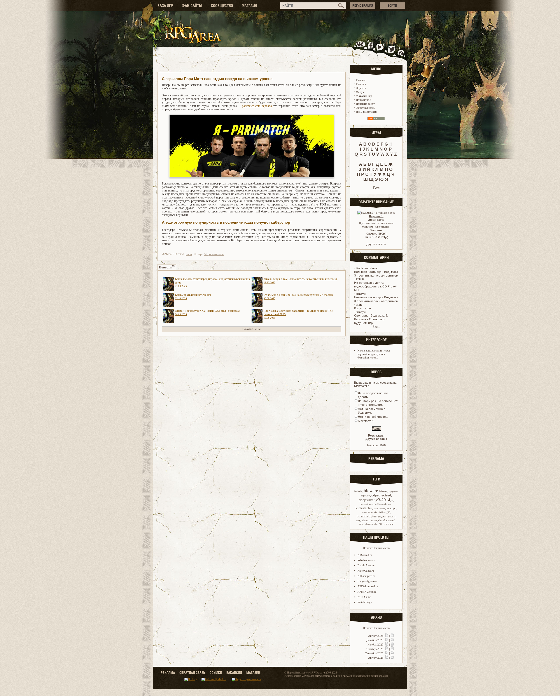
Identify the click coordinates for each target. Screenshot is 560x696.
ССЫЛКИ (216, 673)
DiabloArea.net (366, 565)
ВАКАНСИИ (234, 673)
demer (189, 254)
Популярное (363, 99)
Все (376, 187)
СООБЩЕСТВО (222, 5)
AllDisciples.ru (366, 576)
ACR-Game (364, 597)
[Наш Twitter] (390, 49)
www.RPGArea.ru (315, 672)
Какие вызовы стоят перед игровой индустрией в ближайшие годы (373, 354)
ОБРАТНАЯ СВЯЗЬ (192, 673)
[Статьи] (392, 635)
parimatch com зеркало (257, 106)
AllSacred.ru (364, 555)
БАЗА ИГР (165, 5)
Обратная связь (365, 107)
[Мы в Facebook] (371, 49)
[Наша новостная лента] (401, 49)
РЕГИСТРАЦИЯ (362, 5)
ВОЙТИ (392, 5)
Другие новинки (376, 244)
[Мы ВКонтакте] (361, 49)
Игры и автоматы (366, 111)
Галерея (361, 84)
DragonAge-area (367, 581)
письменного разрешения (356, 675)
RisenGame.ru (365, 570)
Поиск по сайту (365, 103)
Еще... (376, 326)
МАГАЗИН (249, 5)
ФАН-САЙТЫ (192, 5)
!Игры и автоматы (214, 254)
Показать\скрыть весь (376, 548)
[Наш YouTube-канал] (380, 49)
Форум (360, 92)
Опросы (361, 88)
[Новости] (386, 635)
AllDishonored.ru (367, 586)
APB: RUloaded (366, 591)
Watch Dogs (364, 602)
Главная (361, 80)
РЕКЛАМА (168, 673)
